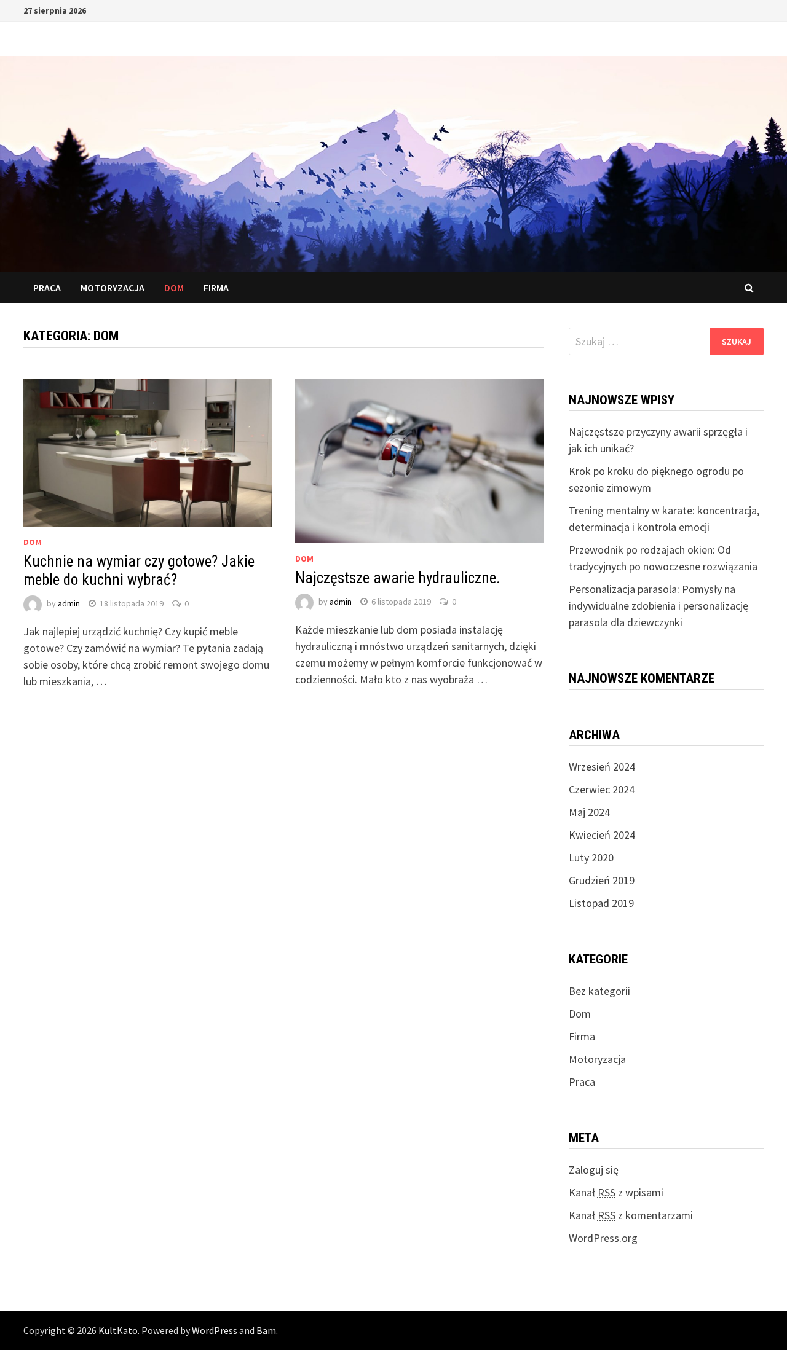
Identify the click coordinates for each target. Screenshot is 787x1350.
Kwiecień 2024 (602, 835)
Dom (174, 287)
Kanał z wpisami (616, 1192)
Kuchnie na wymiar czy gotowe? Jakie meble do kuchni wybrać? (139, 570)
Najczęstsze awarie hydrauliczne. (397, 578)
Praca (47, 287)
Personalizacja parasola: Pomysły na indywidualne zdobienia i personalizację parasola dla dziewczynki (658, 605)
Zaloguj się (594, 1170)
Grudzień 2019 (602, 880)
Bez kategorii (599, 991)
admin (69, 603)
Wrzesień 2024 (602, 766)
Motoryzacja (112, 287)
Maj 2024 (589, 812)
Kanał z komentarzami (631, 1215)
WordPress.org (603, 1238)
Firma (216, 287)
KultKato (118, 1330)
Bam (266, 1330)
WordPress (214, 1330)
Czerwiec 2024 (602, 789)
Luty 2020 (591, 857)
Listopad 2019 (601, 903)
